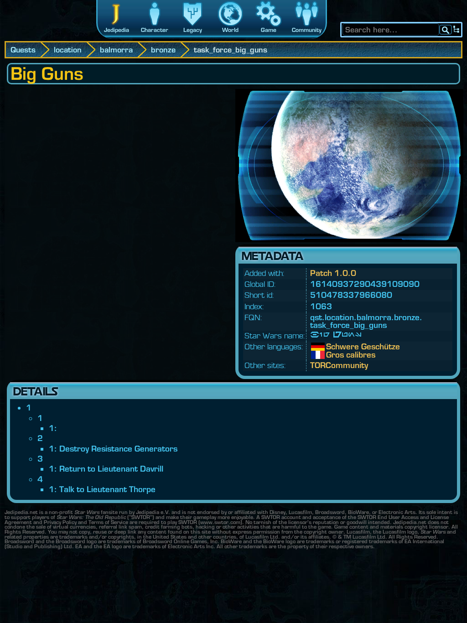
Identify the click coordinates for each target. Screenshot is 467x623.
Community (307, 29)
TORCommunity (339, 365)
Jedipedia (116, 29)
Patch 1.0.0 (333, 273)
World (230, 29)
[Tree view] (456, 30)
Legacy (192, 29)
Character (154, 29)
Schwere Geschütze (333, 347)
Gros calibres (333, 355)
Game (268, 29)
